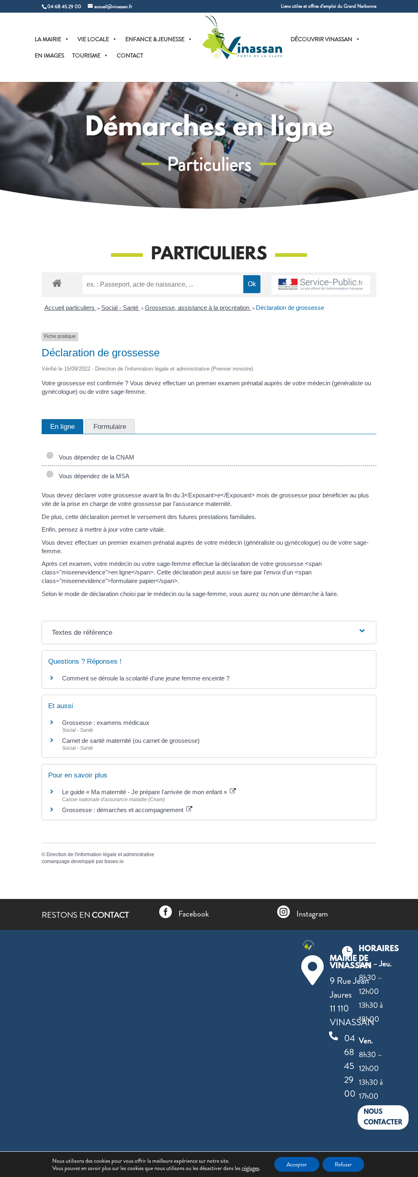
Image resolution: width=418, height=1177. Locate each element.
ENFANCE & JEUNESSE (155, 39)
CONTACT (130, 55)
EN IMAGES (49, 55)
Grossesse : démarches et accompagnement (123, 809)
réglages (250, 1168)
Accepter (297, 1164)
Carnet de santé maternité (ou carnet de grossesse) (131, 740)
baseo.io (114, 861)
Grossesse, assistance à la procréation (198, 307)
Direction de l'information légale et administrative (100, 854)
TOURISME (86, 55)
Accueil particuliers (70, 307)
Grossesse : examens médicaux (105, 722)
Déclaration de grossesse (290, 307)
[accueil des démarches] (57, 282)
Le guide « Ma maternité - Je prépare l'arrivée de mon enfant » (145, 791)
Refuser (343, 1164)
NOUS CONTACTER (383, 1117)
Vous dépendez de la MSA (92, 476)
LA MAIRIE (48, 39)
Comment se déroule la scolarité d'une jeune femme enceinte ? (145, 678)
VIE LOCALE (93, 39)
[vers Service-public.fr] (320, 284)
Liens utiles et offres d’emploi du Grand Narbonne (328, 7)
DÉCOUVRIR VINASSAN (321, 39)
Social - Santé (120, 307)
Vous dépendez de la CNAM (95, 457)
